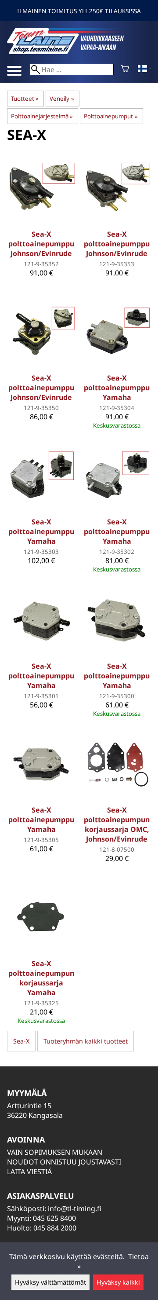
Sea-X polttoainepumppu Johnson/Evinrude (41, 243)
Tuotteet (25, 99)
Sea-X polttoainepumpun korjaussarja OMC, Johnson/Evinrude (117, 824)
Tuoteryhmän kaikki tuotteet (85, 1041)
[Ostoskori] (125, 69)
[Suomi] (144, 69)
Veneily (62, 99)
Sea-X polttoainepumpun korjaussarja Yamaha (41, 978)
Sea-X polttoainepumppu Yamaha (117, 387)
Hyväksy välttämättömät (50, 1282)
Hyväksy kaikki (118, 1282)
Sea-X (21, 1041)
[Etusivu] (73, 51)
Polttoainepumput (110, 116)
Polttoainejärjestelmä (42, 116)
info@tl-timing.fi (74, 1208)
